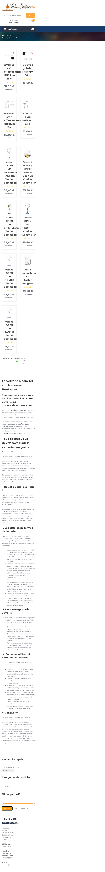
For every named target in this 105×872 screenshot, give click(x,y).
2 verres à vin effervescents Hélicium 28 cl (12, 72)
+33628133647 (7, 858)
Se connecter (14, 20)
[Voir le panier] (32, 22)
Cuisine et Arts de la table (17, 38)
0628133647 (6, 846)
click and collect (15, 398)
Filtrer (7, 808)
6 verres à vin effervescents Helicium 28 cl (12, 120)
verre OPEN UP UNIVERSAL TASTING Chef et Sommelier (11, 172)
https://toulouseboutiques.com (13, 433)
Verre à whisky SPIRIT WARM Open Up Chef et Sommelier (29, 172)
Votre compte (14, 23)
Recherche (8, 770)
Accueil (4, 38)
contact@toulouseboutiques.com (14, 865)
